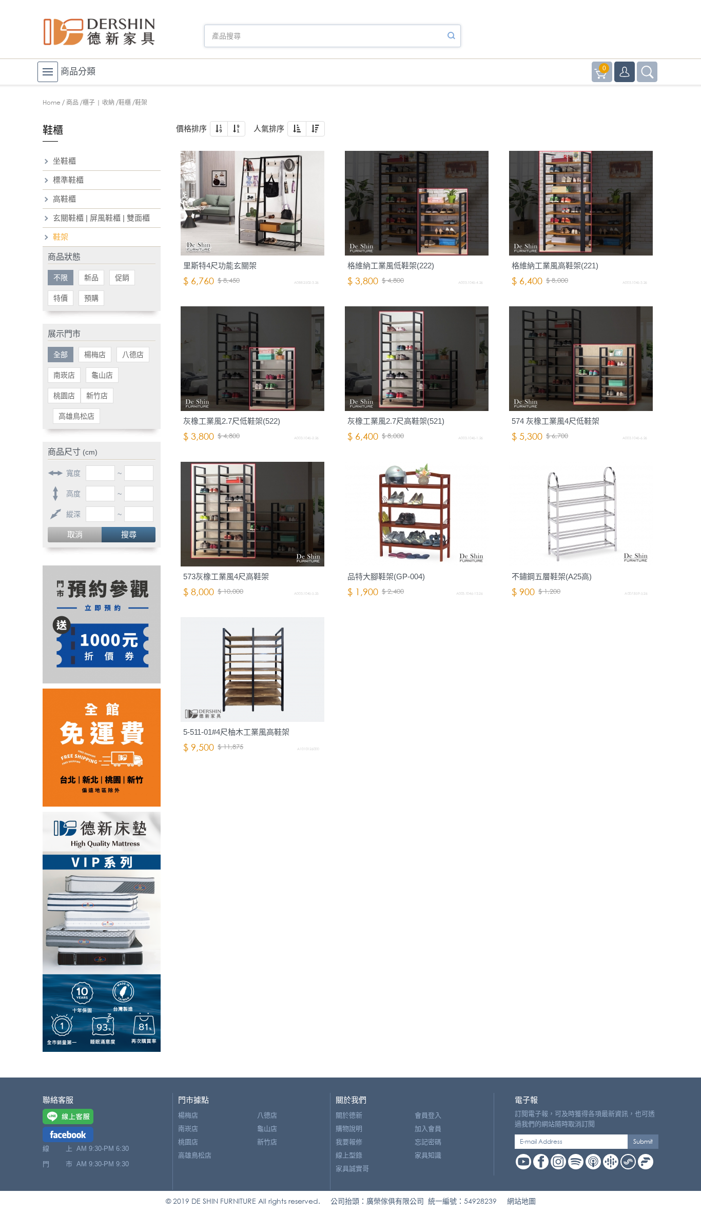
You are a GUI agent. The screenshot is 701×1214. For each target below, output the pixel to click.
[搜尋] (451, 36)
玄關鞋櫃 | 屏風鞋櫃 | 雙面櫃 (101, 217)
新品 (91, 277)
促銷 (122, 277)
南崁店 (64, 375)
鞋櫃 (125, 102)
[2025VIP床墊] (102, 932)
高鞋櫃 (64, 198)
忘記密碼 (428, 1142)
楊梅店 (95, 354)
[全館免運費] (102, 748)
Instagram (558, 1161)
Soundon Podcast (628, 1161)
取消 (75, 534)
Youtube (523, 1161)
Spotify (575, 1161)
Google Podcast (610, 1161)
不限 (60, 277)
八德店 (133, 354)
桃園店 (64, 395)
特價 (60, 298)
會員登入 (428, 1115)
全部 (60, 354)
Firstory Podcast (645, 1161)
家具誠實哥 (352, 1168)
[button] (219, 128)
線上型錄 (349, 1155)
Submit (643, 1141)
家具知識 (428, 1155)
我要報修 (349, 1142)
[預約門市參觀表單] (102, 624)
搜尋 (129, 534)
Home (52, 102)
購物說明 (349, 1128)
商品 (72, 102)
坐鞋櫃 (64, 160)
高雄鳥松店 (76, 416)
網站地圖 (521, 1201)
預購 (91, 298)
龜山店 (102, 375)
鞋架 (60, 236)
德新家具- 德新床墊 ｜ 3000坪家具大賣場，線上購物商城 (99, 31)
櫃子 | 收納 (98, 102)
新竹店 (97, 395)
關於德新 (349, 1115)
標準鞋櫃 (68, 179)
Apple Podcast (593, 1161)
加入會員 (428, 1128)
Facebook (541, 1161)
